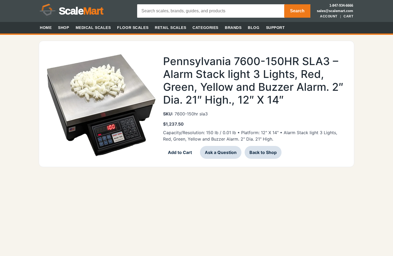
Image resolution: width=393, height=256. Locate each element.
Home (46, 27)
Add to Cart (180, 152)
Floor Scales (132, 27)
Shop (63, 27)
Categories (205, 27)
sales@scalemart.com (335, 11)
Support (275, 27)
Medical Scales (93, 27)
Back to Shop (263, 152)
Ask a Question (221, 152)
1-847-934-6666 (341, 5)
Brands (233, 27)
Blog (253, 27)
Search (297, 11)
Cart (348, 16)
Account (328, 16)
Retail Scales (170, 27)
